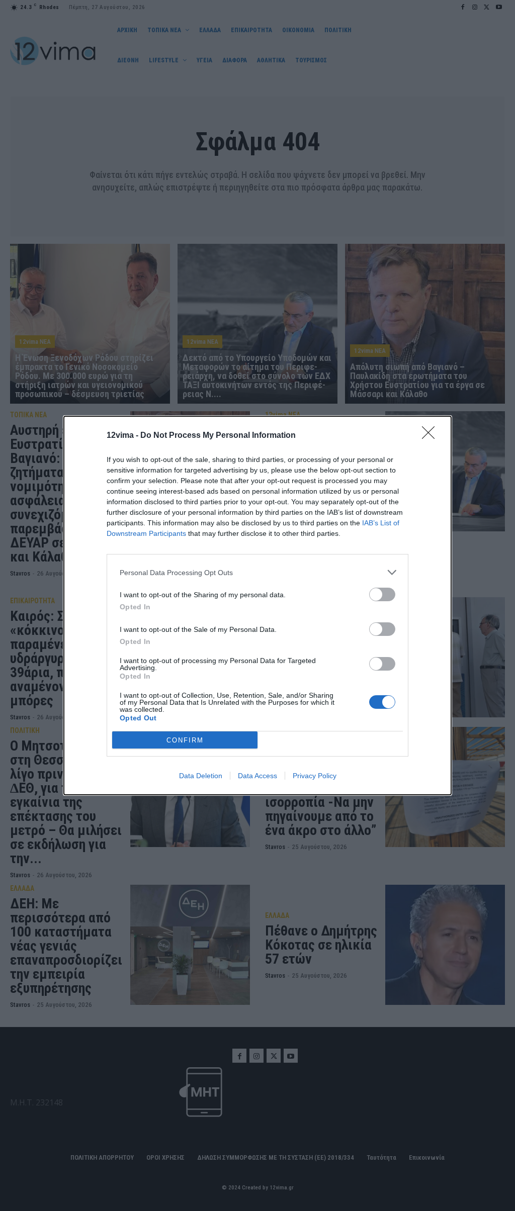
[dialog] (257, 605)
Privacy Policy (314, 776)
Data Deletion (200, 776)
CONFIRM (185, 740)
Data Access (257, 776)
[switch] (382, 594)
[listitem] (257, 572)
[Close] (431, 435)
